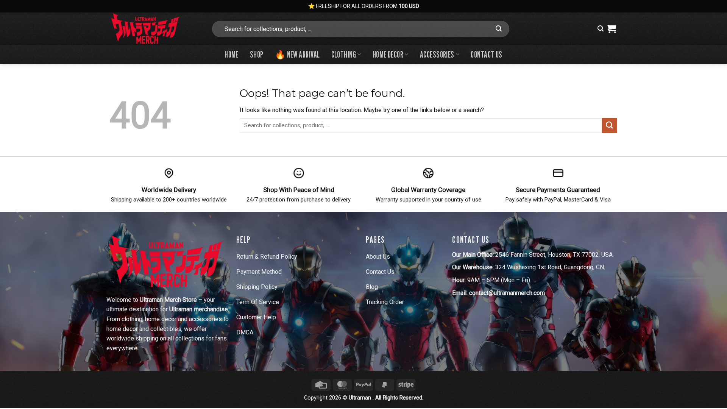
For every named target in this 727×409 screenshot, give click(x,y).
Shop (257, 54)
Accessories (437, 54)
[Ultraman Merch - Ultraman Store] (154, 28)
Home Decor (388, 54)
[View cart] (611, 29)
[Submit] (498, 28)
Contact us (486, 54)
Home (232, 54)
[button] (601, 28)
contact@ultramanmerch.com (507, 293)
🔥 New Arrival (297, 54)
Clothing (343, 54)
